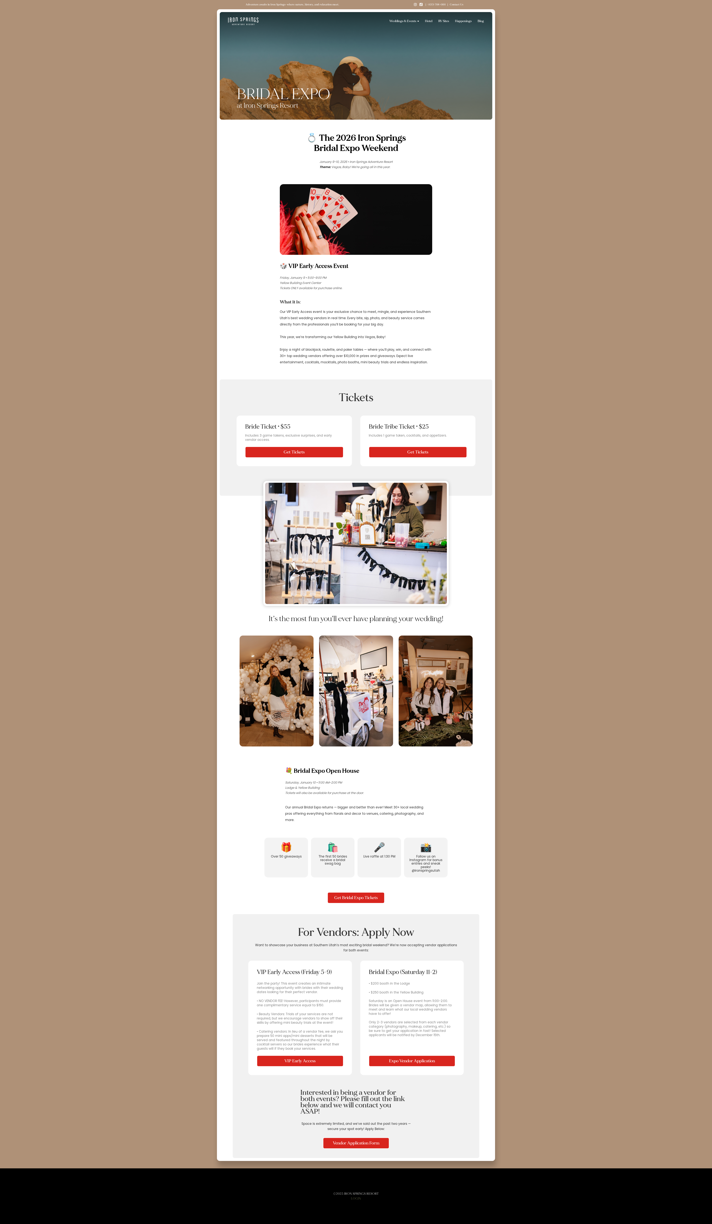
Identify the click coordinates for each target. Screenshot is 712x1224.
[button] (404, 21)
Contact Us (456, 4)
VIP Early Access (300, 1061)
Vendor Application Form (356, 1143)
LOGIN (356, 1198)
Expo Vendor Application (412, 1061)
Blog (481, 21)
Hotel (428, 21)
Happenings (463, 21)
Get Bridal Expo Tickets (356, 898)
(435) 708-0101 (437, 4)
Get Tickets (294, 452)
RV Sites (443, 21)
